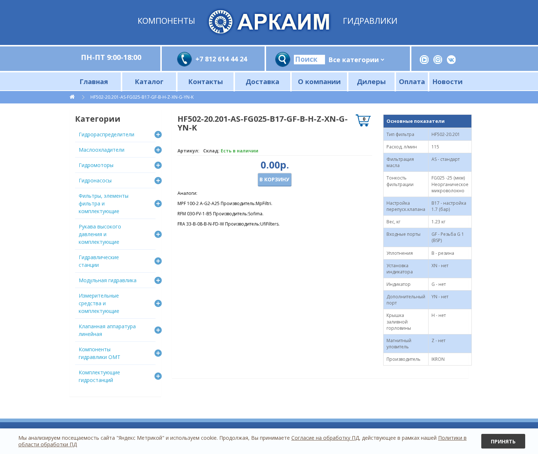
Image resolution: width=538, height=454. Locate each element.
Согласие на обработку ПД (325, 437)
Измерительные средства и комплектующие (99, 303)
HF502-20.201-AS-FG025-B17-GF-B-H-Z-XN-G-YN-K (142, 97)
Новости (447, 81)
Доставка (262, 81)
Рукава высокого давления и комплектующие (100, 234)
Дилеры (371, 81)
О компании (319, 81)
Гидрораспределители (106, 134)
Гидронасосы (95, 180)
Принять (503, 441)
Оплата (412, 81)
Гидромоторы (96, 165)
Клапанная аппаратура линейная (107, 330)
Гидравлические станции (99, 261)
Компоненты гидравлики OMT (99, 353)
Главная (93, 81)
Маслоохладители (101, 149)
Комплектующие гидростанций (99, 376)
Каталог (149, 81)
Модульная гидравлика (108, 280)
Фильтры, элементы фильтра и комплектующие (103, 203)
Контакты (205, 81)
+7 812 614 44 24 (221, 58)
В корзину (274, 179)
